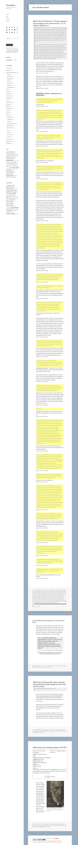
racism (16, 166)
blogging (12, 151)
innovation (39, 596)
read (14, 208)
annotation (10, 187)
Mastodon (10, 162)
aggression (60, 591)
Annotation (58, 589)
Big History (9, 117)
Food (7, 89)
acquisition (10, 185)
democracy (34, 593)
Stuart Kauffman (35, 602)
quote (8, 208)
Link (34, 589)
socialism (65, 601)
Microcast (8, 106)
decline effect (35, 731)
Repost (58, 729)
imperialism (60, 595)
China (56, 592)
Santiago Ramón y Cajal (49, 825)
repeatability (46, 731)
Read (42, 591)
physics (16, 164)
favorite (16, 196)
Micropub (13, 163)
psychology (13, 166)
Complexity (9, 119)
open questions (53, 597)
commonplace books (10, 153)
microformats (8, 163)
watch (10, 214)
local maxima (51, 596)
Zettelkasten (13, 177)
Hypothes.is (12, 158)
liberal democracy (45, 596)
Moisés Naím (35, 597)
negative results (46, 597)
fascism (55, 593)
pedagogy (13, 164)
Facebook (8, 157)
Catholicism (49, 592)
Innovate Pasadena (16, 160)
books (15, 151)
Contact (7, 21)
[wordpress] (35, 732)
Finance (8, 81)
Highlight (39, 591)
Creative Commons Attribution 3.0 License (53, 842)
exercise (13, 196)
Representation (10, 87)
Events (8, 132)
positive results (39, 600)
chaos (53, 592)
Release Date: (36, 761)
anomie (64, 591)
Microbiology (9, 125)
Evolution (9, 121)
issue (14, 198)
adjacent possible (54, 591)
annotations (8, 151)
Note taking (8, 108)
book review (37, 825)
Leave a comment (36, 606)
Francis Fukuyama (60, 593)
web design (13, 172)
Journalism (8, 95)
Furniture (8, 91)
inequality (34, 596)
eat (8, 196)
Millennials (57, 596)
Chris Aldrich (10, 5)
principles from (51, 838)
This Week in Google (14, 169)
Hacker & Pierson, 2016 (54, 355)
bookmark (11, 191)
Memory (8, 104)
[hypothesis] (36, 604)
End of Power (46, 593)
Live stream (9, 134)
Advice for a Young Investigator (48, 747)
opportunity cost (60, 597)
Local (7, 100)
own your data (8, 164)
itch (18, 198)
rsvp (8, 211)
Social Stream (9, 127)
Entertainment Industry (11, 72)
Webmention (9, 175)
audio (16, 189)
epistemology (40, 731)
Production (9, 83)
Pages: (34, 764)
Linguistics (8, 98)
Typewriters (8, 141)
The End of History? (45, 21)
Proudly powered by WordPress (39, 838)
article (10, 189)
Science (7, 115)
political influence (40, 598)
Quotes (8, 136)
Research (8, 18)
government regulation (44, 595)
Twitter (11, 171)
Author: (35, 754)
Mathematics (8, 102)
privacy (10, 166)
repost (15, 210)
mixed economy (63, 596)
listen (9, 202)
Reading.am (37, 601)
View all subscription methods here (12, 51)
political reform (48, 598)
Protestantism (54, 600)
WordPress (8, 143)
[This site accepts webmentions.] (39, 839)
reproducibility (47, 601)
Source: (35, 766)
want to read (8, 172)
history (8, 158)
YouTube (8, 177)
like (12, 200)
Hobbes (56, 595)
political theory (61, 598)
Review (7, 112)
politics (7, 166)
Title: (34, 751)
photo (9, 206)
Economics (8, 68)
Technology (8, 139)
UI (13, 171)
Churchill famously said (41, 368)
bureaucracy (39, 592)
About (7, 14)
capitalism (45, 592)
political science (54, 598)
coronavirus (8, 154)
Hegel (50, 595)
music (16, 163)
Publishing (9, 85)
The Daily (8, 169)
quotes (65, 665)
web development (9, 174)
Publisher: (36, 759)
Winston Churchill (44, 602)
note (9, 204)
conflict (64, 592)
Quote (34, 665)
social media (15, 168)
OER (18, 163)
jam (7, 200)
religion (42, 601)
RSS (10, 168)
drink (13, 195)
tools (7, 171)
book (33, 603)
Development (9, 76)
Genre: (35, 757)
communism (60, 592)
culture (12, 154)
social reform (60, 601)
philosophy (34, 598)
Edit (8, 130)
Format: (35, 762)
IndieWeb (8, 93)
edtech (18, 155)
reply (9, 210)
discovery (15, 154)
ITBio (7, 162)
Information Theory (11, 123)
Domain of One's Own (10, 155)
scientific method (53, 601)
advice (33, 825)
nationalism (40, 597)
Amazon (53, 776)
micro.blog (14, 162)
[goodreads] (40, 826)
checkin (11, 193)
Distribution (9, 78)
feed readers (13, 157)
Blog (7, 16)
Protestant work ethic (46, 600)
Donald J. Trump (40, 593)
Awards (8, 74)
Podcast (7, 110)
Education (8, 70)
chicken (8, 194)
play (14, 205)
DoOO (15, 155)
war (40, 602)
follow (9, 198)
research (51, 731)
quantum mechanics (62, 600)
